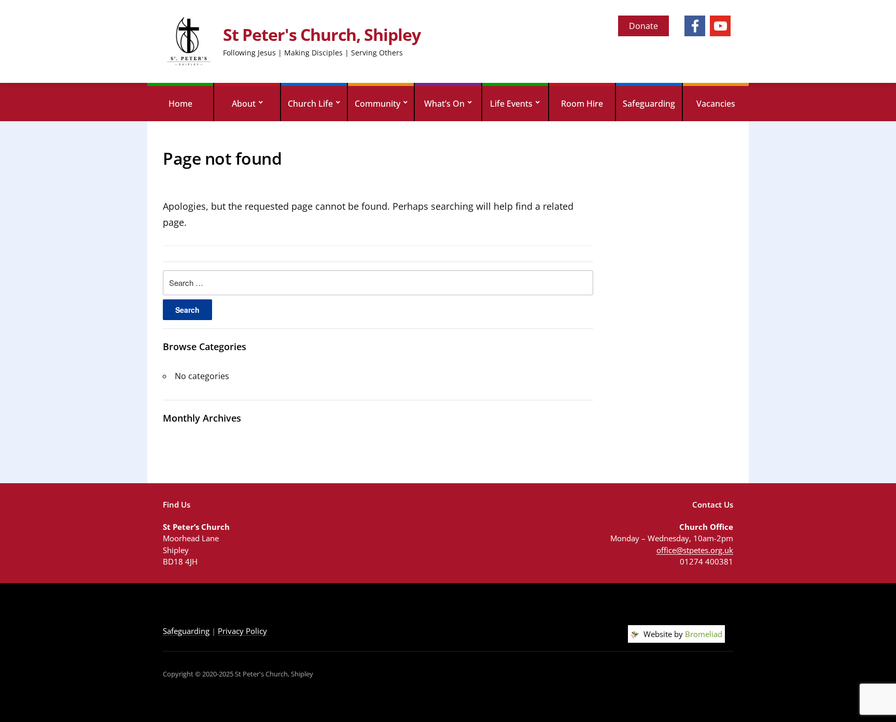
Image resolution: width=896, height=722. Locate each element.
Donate (643, 26)
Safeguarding (649, 103)
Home (180, 103)
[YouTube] (720, 26)
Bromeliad (703, 634)
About (244, 103)
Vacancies (715, 103)
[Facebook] (694, 26)
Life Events (511, 103)
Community (377, 103)
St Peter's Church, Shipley (322, 34)
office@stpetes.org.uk (694, 550)
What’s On (444, 103)
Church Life (310, 103)
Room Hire (582, 103)
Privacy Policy (242, 631)
